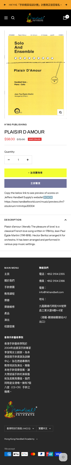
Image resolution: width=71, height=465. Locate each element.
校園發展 (9, 326)
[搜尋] (13, 17)
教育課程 (9, 293)
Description (12, 219)
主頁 (6, 274)
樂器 (6, 300)
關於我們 (9, 280)
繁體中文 (43, 428)
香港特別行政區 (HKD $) (19, 428)
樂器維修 (9, 306)
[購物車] (65, 17)
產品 (6, 313)
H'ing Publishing (15, 124)
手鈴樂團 (9, 287)
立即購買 (35, 183)
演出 (6, 319)
